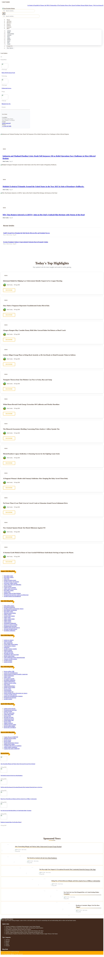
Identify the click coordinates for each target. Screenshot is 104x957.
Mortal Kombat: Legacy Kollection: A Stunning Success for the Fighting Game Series (31, 454)
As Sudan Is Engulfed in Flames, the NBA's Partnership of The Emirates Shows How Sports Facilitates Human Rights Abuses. (49, 5)
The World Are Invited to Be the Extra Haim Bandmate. (12, 775)
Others (8, 38)
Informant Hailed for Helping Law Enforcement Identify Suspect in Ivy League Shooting (32, 281)
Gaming (9, 30)
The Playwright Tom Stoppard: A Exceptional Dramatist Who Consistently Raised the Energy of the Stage (21, 787)
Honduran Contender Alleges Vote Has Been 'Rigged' (11, 822)
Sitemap (17, 951)
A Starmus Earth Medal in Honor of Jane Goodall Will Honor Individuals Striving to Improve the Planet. (38, 552)
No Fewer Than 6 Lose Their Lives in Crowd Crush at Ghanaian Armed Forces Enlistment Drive (35, 503)
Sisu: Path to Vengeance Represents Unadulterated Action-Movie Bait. (26, 305)
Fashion (9, 25)
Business (9, 22)
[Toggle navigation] (3, 13)
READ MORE (9, 290)
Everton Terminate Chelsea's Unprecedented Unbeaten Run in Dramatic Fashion (25, 242)
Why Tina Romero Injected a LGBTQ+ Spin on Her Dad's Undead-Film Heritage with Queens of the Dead (44, 215)
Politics (9, 39)
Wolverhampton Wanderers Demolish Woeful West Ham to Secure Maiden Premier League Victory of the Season (32, 933)
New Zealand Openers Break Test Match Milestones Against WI (24, 528)
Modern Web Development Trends (8, 72)
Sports (8, 41)
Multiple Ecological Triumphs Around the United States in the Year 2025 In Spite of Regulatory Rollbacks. (43, 186)
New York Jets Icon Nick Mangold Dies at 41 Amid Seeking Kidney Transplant (16, 810)
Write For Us (3, 951)
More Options (10, 48)
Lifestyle (9, 35)
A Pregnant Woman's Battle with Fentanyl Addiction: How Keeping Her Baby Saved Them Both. (35, 478)
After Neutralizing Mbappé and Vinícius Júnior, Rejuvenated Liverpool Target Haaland (18, 763)
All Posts (9, 21)
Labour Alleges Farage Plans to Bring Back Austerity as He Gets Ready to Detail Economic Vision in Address (39, 355)
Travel (8, 43)
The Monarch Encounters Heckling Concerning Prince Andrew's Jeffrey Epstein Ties (31, 429)
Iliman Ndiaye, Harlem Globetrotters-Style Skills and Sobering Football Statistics (24, 928)
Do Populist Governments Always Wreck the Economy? (18, 929)
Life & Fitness (10, 33)
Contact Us (9, 46)
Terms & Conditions (10, 951)
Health (8, 32)
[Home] (8, 8)
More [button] (8, 28)
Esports (9, 24)
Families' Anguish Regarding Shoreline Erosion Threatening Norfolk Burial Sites (24, 932)
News (8, 36)
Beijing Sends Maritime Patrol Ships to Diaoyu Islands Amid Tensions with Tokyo (24, 930)
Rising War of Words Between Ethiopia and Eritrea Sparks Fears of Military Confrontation (19, 798)
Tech (8, 42)
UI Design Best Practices (6, 88)
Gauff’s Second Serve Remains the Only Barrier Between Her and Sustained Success (26, 233)
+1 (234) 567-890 (6, 126)
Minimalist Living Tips (6, 103)
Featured (9, 27)
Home (8, 19)
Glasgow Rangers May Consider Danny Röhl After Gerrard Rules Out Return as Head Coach (34, 330)
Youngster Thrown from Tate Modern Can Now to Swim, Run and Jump (27, 380)
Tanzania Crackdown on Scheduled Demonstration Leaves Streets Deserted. (23, 926)
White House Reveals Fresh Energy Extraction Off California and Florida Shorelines (31, 404)
